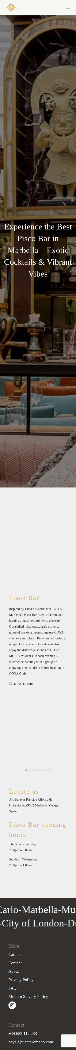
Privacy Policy (21, 979)
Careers (15, 954)
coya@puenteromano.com (30, 1041)
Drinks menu (21, 683)
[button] (54, 6)
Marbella (27, 909)
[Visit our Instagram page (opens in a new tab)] (12, 1004)
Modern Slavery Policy (28, 996)
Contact (15, 962)
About (13, 971)
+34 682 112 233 (22, 1033)
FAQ (12, 988)
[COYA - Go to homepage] (11, 7)
